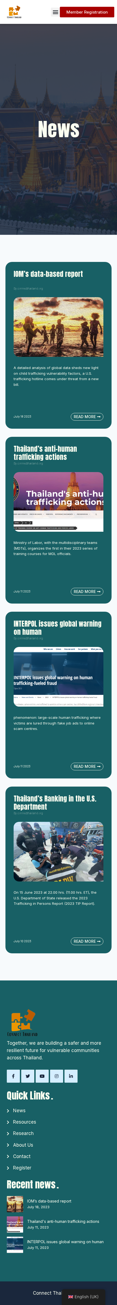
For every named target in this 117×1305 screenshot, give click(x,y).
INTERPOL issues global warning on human (65, 1241)
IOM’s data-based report (49, 1201)
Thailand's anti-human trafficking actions (63, 1221)
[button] (55, 12)
